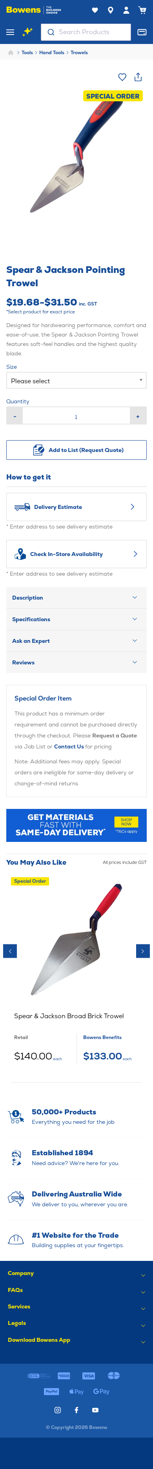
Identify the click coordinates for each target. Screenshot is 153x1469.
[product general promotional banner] (76, 825)
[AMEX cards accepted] (64, 1376)
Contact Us (69, 746)
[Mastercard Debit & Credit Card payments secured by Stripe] (113, 1376)
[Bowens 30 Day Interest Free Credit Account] (39, 1376)
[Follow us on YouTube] (95, 1410)
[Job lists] (95, 10)
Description (27, 597)
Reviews (23, 662)
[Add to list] (122, 77)
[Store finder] (110, 10)
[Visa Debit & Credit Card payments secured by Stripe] (88, 1376)
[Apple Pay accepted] (76, 1391)
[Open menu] (10, 32)
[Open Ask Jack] (27, 32)
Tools (27, 52)
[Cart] (142, 10)
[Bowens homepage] (33, 10)
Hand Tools (51, 52)
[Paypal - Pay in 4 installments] (51, 1391)
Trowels (79, 52)
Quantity (17, 401)
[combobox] (86, 32)
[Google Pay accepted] (101, 1391)
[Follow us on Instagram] (58, 1410)
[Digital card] (142, 32)
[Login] (126, 10)
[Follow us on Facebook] (76, 1410)
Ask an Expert (31, 640)
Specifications (31, 619)
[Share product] (138, 77)
